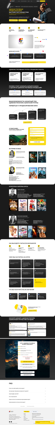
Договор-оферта (34, 416)
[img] (9, 411)
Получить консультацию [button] (34, 62)
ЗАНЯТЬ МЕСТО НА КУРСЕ (32, 310)
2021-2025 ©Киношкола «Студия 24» (13, 423)
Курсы (24, 416)
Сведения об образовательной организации (37, 417)
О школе (25, 415)
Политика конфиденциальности (36, 415)
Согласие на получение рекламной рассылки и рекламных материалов (37, 139)
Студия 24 (12, 411)
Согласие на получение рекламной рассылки (37, 419)
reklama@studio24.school (18, 417)
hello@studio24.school (17, 416)
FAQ (32, 418)
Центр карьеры (26, 418)
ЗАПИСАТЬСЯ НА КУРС (13, 20)
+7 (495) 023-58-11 (14, 414)
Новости (25, 417)
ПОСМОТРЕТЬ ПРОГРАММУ (22, 20)
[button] (42, 1)
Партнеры (25, 419)
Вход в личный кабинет (27, 420)
